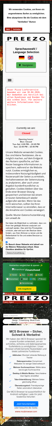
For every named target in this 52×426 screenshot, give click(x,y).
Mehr (8, 29)
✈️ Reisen (42, 279)
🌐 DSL (32, 279)
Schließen (17, 29)
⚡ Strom (13, 275)
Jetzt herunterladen (26, 403)
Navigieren (27, 65)
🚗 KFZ (30, 275)
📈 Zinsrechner (12, 279)
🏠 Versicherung (26, 283)
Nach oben (45, 420)
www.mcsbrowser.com (26, 411)
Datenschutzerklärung (15, 253)
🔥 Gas (22, 275)
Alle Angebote (26, 288)
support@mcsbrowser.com (29, 322)
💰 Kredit (38, 275)
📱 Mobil (24, 279)
